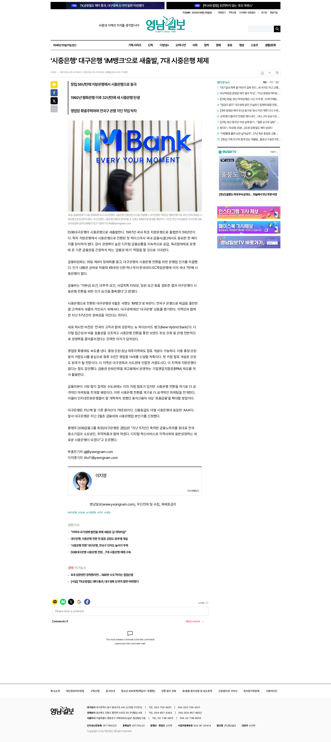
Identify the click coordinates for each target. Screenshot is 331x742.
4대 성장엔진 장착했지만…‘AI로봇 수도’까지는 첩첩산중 (102, 575)
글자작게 (269, 73)
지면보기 (221, 12)
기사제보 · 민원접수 (247, 12)
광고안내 (110, 691)
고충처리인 (271, 691)
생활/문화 (270, 45)
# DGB (81, 512)
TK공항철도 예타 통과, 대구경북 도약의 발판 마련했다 (108, 5)
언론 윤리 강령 (168, 691)
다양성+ (164, 45)
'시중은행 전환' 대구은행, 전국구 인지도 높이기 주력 (99, 545)
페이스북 (54, 92)
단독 (150, 45)
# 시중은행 (91, 512)
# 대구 (100, 512)
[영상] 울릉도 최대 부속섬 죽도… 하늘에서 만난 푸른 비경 (248, 194)
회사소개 (55, 691)
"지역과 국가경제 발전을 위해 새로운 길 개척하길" (98, 532)
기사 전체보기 (193, 490)
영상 (241, 45)
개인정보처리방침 (75, 691)
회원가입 (274, 12)
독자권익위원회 (251, 691)
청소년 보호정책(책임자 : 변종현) (138, 691)
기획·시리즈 (134, 45)
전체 (54, 108)
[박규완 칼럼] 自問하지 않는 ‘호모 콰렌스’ (224, 5)
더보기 (273, 152)
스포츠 (254, 45)
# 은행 (107, 512)
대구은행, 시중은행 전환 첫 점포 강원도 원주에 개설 (99, 539)
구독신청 (232, 12)
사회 (194, 45)
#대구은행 (72, 512)
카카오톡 (54, 84)
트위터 (54, 100)
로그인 (264, 12)
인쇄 (262, 73)
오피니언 (181, 45)
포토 (229, 45)
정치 (206, 45)
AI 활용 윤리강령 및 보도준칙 (197, 691)
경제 (218, 45)
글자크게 (277, 73)
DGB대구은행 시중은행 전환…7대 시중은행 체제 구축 (101, 552)
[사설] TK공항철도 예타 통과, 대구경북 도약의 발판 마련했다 (104, 581)
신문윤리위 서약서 (227, 691)
